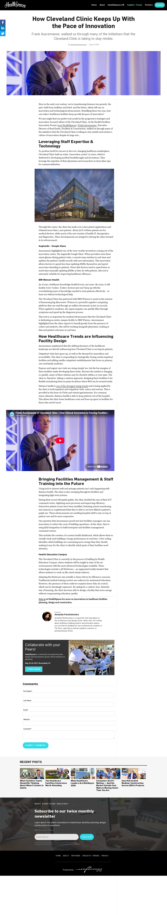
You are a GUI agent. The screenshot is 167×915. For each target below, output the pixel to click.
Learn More (33, 669)
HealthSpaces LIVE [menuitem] (116, 5)
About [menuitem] (102, 5)
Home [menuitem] (94, 5)
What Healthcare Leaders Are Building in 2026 (82, 783)
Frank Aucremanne (87, 125)
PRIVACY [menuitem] (105, 856)
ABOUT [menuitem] (66, 856)
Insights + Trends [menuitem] (134, 5)
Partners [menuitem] (149, 5)
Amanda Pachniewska (78, 45)
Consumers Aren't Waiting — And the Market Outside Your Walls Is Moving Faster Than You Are (107, 785)
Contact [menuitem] (159, 5)
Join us (42, 599)
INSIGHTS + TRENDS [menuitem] (90, 856)
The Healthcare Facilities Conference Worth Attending (56, 783)
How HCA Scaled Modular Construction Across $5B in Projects (133, 783)
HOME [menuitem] (58, 856)
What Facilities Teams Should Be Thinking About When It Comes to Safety (32, 784)
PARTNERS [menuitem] (75, 856)
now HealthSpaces (67, 125)
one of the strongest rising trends (72, 386)
